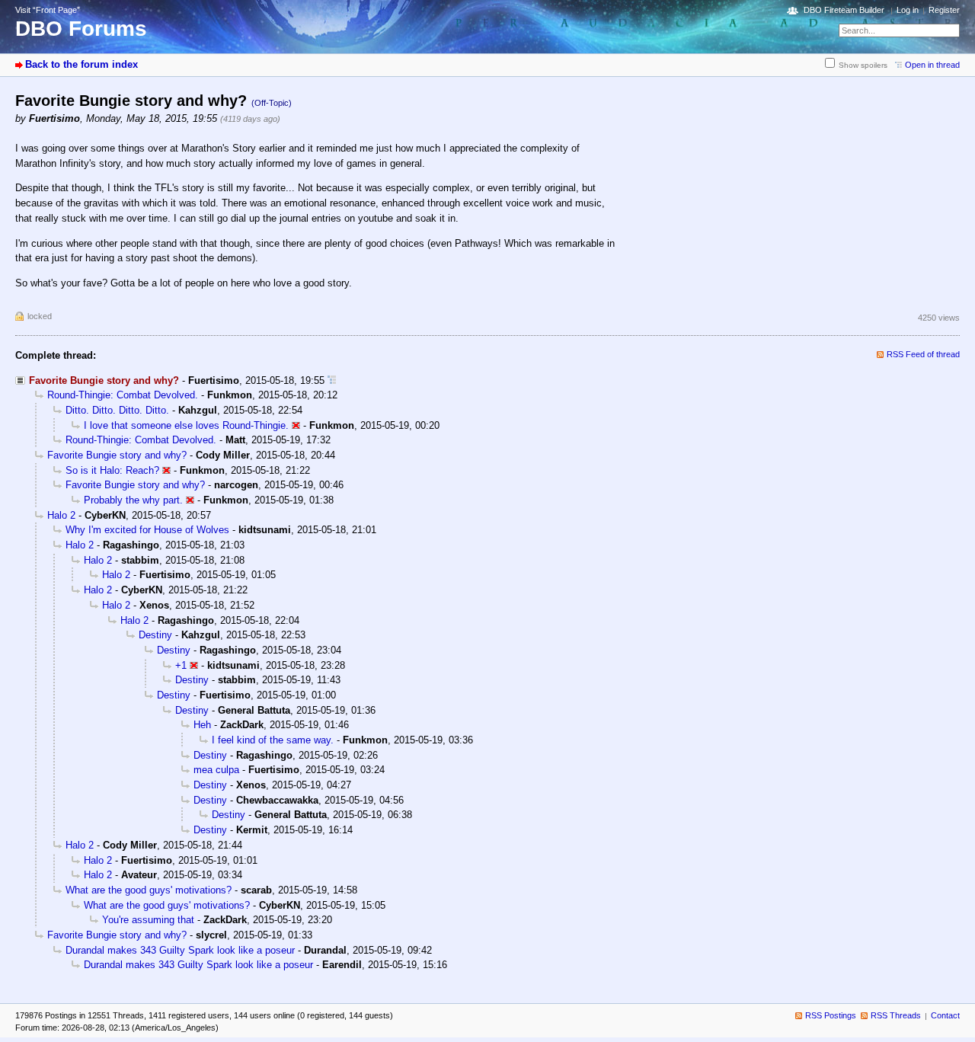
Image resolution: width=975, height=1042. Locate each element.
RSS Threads (896, 1015)
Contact (945, 1015)
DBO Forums (81, 28)
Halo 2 (61, 515)
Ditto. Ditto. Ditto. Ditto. (117, 410)
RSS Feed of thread (923, 354)
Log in (908, 9)
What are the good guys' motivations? (149, 890)
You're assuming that (148, 919)
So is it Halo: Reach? (112, 470)
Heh (202, 724)
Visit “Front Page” (47, 9)
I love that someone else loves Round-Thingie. (186, 425)
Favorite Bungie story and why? (117, 455)
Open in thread (932, 64)
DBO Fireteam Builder (844, 9)
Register (944, 9)
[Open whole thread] (332, 380)
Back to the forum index (81, 64)
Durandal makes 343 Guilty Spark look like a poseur (180, 950)
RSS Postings (830, 1015)
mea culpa (216, 769)
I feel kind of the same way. (273, 740)
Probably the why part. (133, 500)
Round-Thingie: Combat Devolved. (122, 395)
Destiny (155, 635)
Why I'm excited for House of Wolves (147, 529)
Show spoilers (863, 65)
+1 (181, 665)
